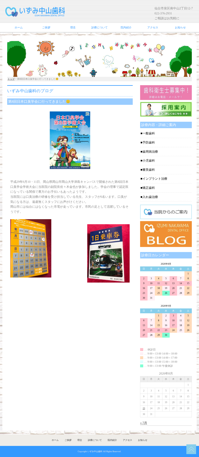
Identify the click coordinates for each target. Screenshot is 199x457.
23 (144, 408)
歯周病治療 (150, 151)
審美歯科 (148, 169)
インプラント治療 (154, 178)
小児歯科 (148, 160)
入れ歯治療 (150, 197)
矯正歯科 (148, 187)
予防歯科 (148, 142)
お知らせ (180, 27)
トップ (11, 79)
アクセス (152, 27)
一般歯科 (148, 133)
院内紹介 (126, 27)
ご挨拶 (46, 27)
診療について (99, 27)
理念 (73, 27)
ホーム (19, 27)
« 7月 (143, 423)
